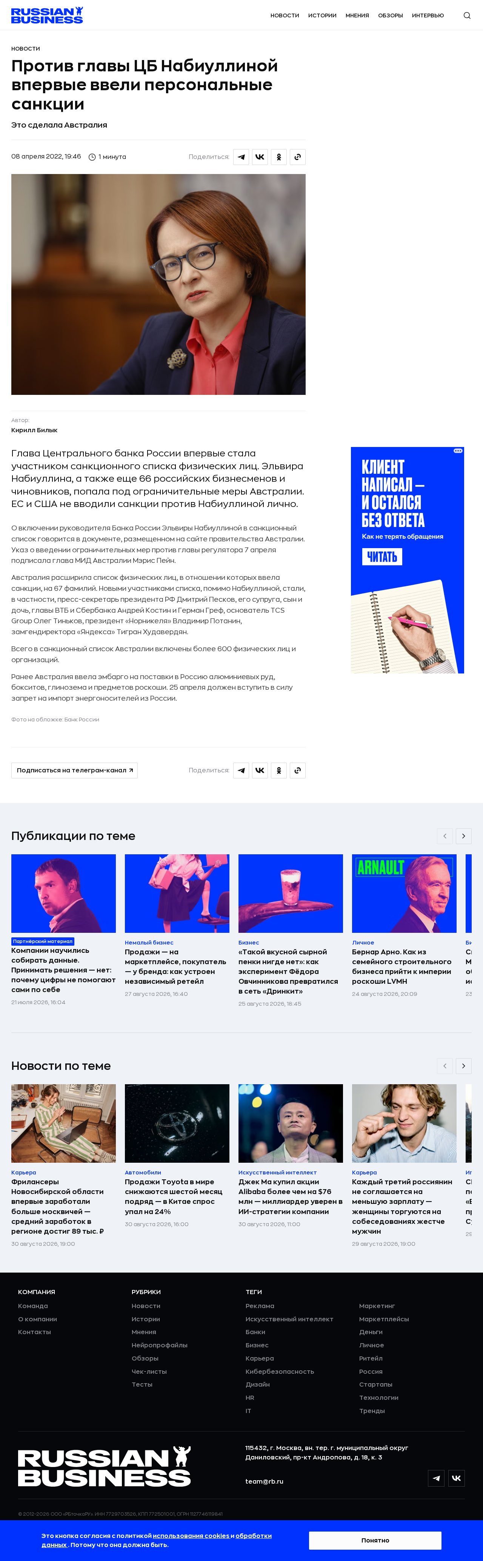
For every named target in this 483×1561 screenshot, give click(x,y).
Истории (322, 15)
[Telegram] (436, 1478)
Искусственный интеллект (290, 1319)
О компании (37, 1319)
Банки (255, 1332)
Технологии (378, 1398)
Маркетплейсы (384, 1319)
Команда (33, 1306)
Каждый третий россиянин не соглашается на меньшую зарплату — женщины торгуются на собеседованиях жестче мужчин (402, 1206)
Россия (371, 1372)
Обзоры (390, 15)
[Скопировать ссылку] (298, 157)
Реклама (260, 1306)
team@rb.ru (264, 1482)
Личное (371, 1345)
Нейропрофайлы (160, 1345)
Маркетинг (377, 1306)
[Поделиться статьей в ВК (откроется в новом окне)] (260, 157)
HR (250, 1398)
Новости (285, 15)
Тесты (142, 1385)
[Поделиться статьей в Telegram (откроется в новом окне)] (241, 157)
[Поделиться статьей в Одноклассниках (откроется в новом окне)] (279, 157)
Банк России (82, 719)
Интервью (428, 15)
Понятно (375, 1541)
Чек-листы (149, 1372)
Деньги (371, 1332)
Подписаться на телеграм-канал (71, 770)
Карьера (260, 1359)
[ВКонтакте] (456, 1478)
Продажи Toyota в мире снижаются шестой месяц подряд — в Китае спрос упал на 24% (174, 1197)
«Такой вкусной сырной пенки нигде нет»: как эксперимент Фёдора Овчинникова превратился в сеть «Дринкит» (288, 972)
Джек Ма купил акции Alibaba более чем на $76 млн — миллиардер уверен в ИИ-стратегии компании (290, 1197)
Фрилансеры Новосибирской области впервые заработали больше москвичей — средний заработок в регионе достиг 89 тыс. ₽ (57, 1206)
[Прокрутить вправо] (464, 836)
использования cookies (192, 1536)
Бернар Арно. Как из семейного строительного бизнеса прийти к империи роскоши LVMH (402, 967)
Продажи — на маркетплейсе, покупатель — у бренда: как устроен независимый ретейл (175, 967)
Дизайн (258, 1385)
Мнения (357, 15)
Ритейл (371, 1359)
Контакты (34, 1332)
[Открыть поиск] (467, 15)
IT (248, 1411)
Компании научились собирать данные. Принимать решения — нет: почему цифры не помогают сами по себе (63, 970)
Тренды (372, 1411)
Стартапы (375, 1385)
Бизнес (257, 1345)
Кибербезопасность (280, 1372)
